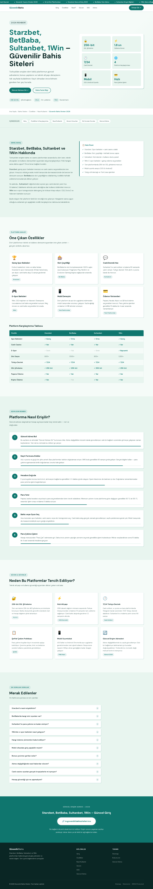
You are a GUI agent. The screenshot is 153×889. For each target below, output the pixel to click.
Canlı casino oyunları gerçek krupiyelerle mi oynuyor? (55, 772)
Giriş (57, 8)
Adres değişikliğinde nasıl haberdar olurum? (55, 764)
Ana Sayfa (12, 111)
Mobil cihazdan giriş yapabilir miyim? (55, 748)
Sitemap (115, 854)
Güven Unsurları (72, 121)
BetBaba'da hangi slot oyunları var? (55, 716)
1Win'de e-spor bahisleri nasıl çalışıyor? (55, 732)
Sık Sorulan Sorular (88, 121)
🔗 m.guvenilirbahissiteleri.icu (76, 821)
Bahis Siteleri (22, 111)
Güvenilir (16, 8)
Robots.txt (116, 858)
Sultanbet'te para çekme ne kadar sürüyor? (55, 724)
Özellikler (65, 8)
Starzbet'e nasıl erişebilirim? (55, 708)
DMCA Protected (138, 884)
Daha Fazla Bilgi (42, 90)
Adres (95, 8)
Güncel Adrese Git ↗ (20, 90)
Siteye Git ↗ (136, 8)
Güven (81, 8)
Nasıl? (74, 8)
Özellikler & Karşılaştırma (39, 121)
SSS (88, 8)
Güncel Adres (104, 121)
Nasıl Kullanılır (42, 111)
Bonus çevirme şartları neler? (55, 756)
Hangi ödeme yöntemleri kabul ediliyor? (55, 740)
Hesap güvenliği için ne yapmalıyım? (55, 780)
